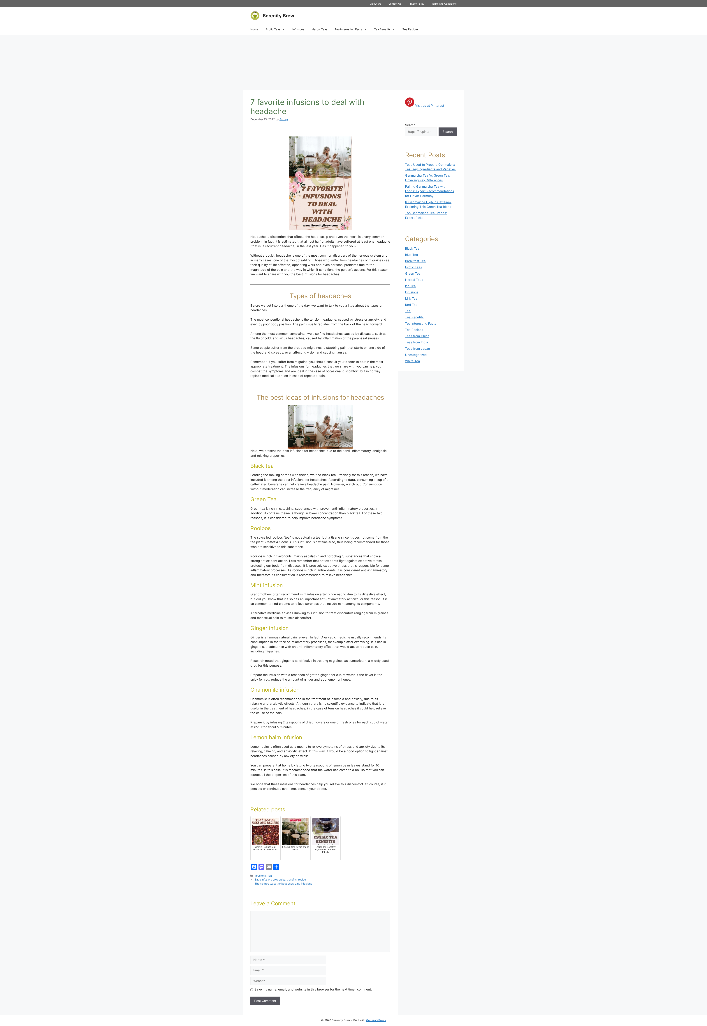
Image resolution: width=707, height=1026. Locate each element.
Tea (269, 875)
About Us (375, 3)
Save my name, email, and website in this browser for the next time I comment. (313, 989)
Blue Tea (411, 255)
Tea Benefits (382, 29)
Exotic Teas (272, 29)
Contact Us (394, 3)
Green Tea (413, 273)
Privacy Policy (416, 3)
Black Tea (412, 248)
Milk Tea (411, 298)
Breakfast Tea (415, 261)
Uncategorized (416, 355)
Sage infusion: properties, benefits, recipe (280, 879)
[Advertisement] (353, 62)
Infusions (298, 29)
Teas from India (416, 342)
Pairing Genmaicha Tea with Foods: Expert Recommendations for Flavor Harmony (429, 191)
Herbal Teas (319, 29)
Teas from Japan (417, 348)
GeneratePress (376, 1020)
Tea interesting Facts (348, 29)
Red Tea (411, 305)
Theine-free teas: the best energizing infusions (283, 883)
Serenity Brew (278, 15)
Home (254, 29)
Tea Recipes (410, 29)
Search (410, 125)
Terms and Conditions (444, 3)
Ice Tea (410, 286)
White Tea (412, 361)
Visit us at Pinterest (429, 105)
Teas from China (417, 336)
